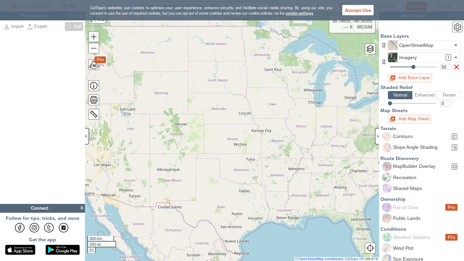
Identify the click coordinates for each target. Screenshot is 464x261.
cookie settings (299, 13)
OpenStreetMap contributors (321, 259)
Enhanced (424, 95)
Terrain (449, 95)
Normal (400, 95)
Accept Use (358, 10)
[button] (383, 45)
